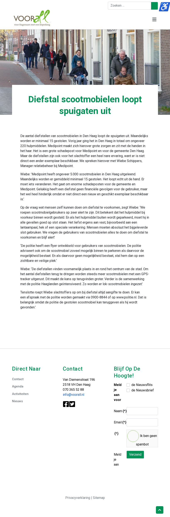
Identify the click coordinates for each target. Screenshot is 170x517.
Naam (118, 411)
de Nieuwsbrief (142, 390)
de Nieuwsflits (142, 385)
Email (118, 422)
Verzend (135, 454)
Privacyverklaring (78, 498)
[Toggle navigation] (154, 19)
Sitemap (99, 498)
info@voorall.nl (73, 395)
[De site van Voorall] (32, 18)
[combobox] (129, 6)
